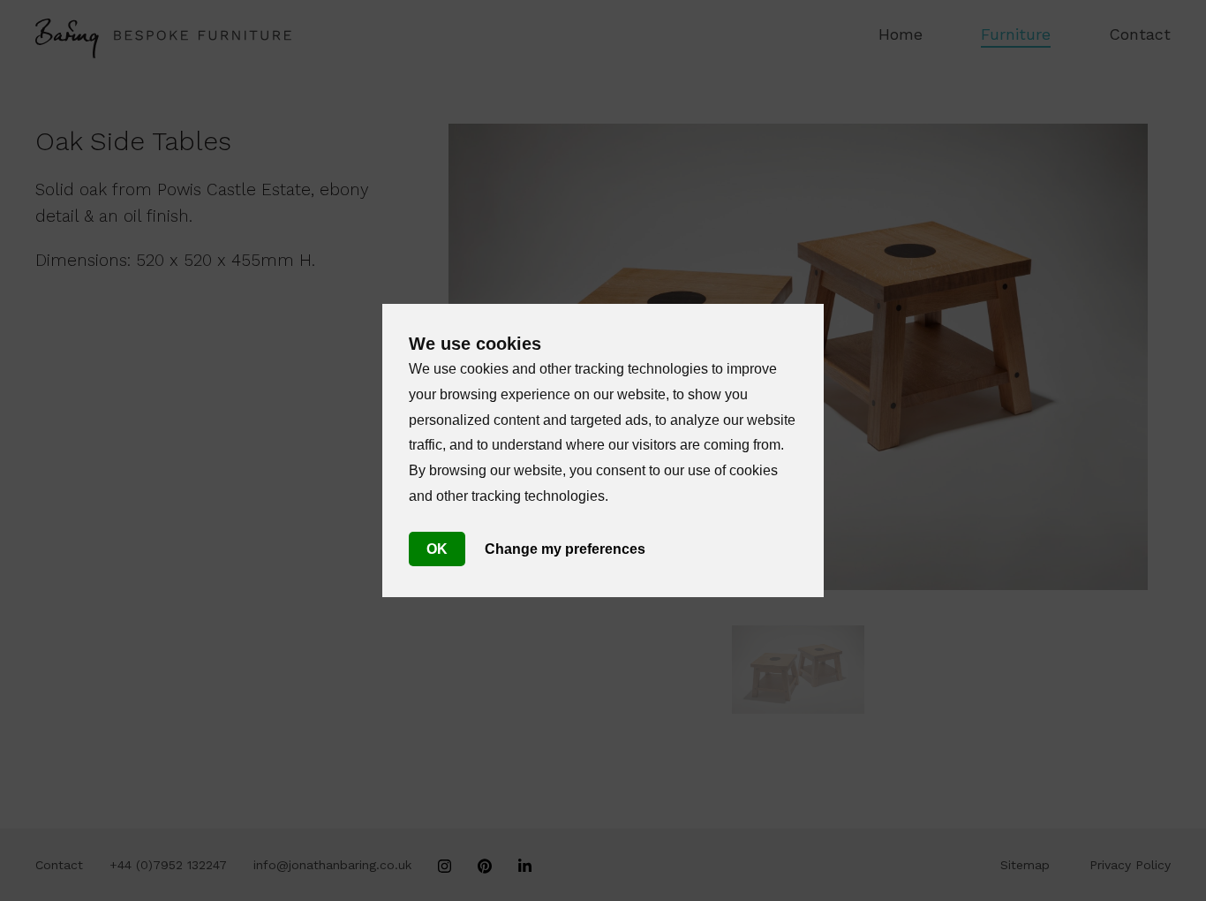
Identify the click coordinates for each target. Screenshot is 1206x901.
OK (437, 548)
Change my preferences (565, 548)
